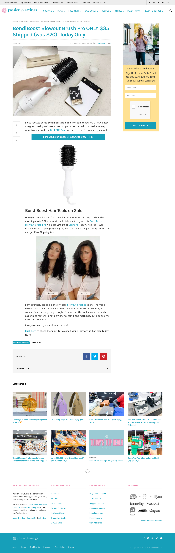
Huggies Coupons (96, 503)
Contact (23, 547)
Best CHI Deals (58, 130)
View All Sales (56, 523)
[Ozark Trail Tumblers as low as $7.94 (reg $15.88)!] (145, 442)
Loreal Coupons (96, 513)
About (15, 547)
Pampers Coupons (97, 508)
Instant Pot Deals (58, 508)
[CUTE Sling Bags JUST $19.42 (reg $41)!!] (68, 404)
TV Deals (54, 498)
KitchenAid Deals (58, 513)
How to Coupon (58, 2)
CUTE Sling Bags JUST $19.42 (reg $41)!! (67, 419)
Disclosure (47, 547)
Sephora (73, 224)
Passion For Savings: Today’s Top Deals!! (106, 460)
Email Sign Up (35, 547)
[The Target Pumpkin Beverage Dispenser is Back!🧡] (30, 404)
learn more (101, 43)
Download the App (10, 2)
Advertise (42, 518)
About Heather (19, 518)
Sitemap (71, 547)
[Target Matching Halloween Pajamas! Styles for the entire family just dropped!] (30, 442)
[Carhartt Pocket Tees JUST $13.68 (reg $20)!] (106, 404)
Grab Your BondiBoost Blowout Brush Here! (68, 137)
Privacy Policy (60, 547)
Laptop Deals (56, 503)
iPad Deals (55, 493)
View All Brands (95, 523)
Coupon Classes (72, 2)
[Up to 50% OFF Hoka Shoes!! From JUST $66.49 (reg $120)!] (68, 442)
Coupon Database (99, 2)
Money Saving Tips (32, 507)
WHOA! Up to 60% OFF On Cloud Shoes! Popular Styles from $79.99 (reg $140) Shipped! (144, 422)
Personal (93, 457)
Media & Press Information (151, 520)
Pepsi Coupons (95, 518)
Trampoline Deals (58, 518)
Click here (30, 330)
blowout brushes (76, 304)
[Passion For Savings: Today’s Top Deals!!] (106, 442)
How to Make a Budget (42, 2)
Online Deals (23, 21)
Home (15, 21)
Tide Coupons (95, 498)
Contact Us (31, 518)
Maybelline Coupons (97, 493)
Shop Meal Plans (25, 2)
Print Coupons (85, 2)
